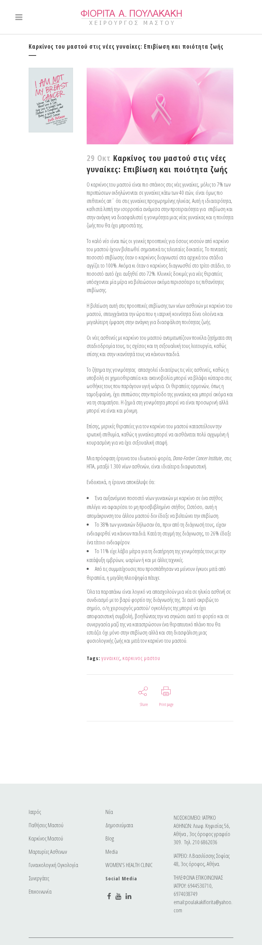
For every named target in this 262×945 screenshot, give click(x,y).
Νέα (109, 812)
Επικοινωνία (40, 891)
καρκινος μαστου (141, 658)
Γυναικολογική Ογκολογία (53, 865)
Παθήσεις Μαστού (46, 825)
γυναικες (110, 658)
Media (111, 851)
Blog (109, 838)
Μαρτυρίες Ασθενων (48, 851)
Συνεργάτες (39, 878)
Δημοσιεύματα (119, 825)
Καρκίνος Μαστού (46, 838)
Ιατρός (35, 812)
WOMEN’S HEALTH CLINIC (128, 865)
